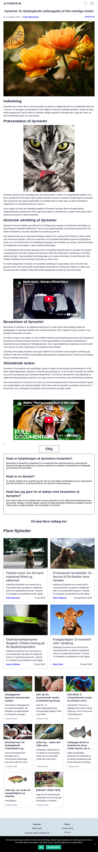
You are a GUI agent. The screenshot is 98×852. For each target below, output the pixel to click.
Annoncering (67, 828)
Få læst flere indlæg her (49, 521)
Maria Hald (58, 664)
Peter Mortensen (31, 17)
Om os (67, 832)
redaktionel (90, 16)
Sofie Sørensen (13, 598)
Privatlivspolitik (53, 847)
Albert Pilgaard (60, 598)
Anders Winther (13, 664)
